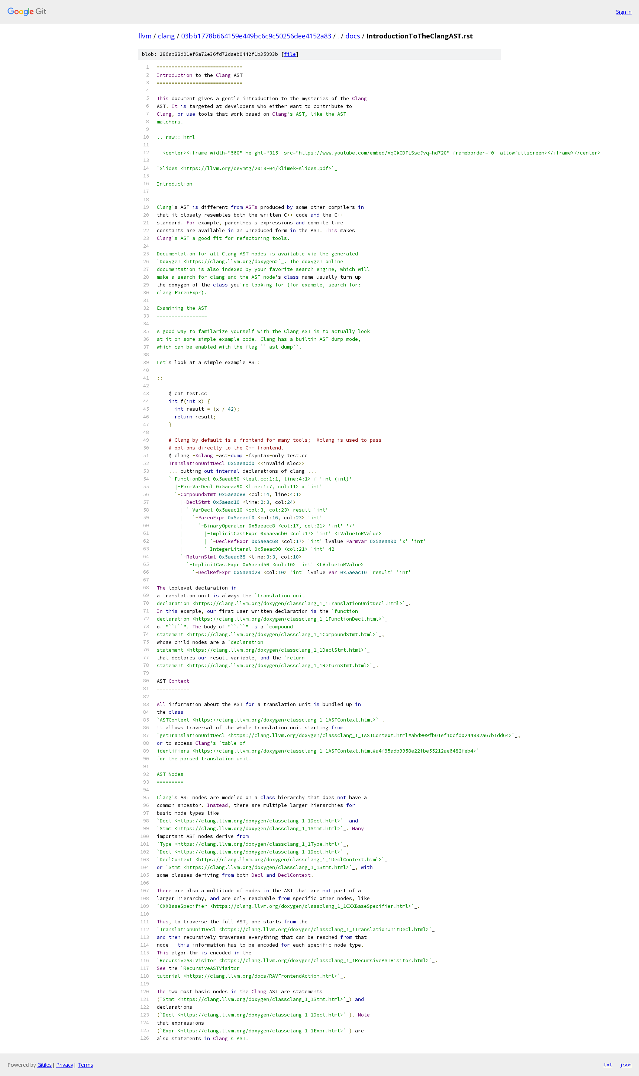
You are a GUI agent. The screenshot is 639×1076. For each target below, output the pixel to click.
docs (352, 35)
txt (608, 1064)
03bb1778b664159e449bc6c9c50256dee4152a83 (256, 35)
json (626, 1064)
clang (166, 35)
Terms (85, 1064)
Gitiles (44, 1064)
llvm (145, 35)
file (290, 54)
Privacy (64, 1064)
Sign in (624, 11)
